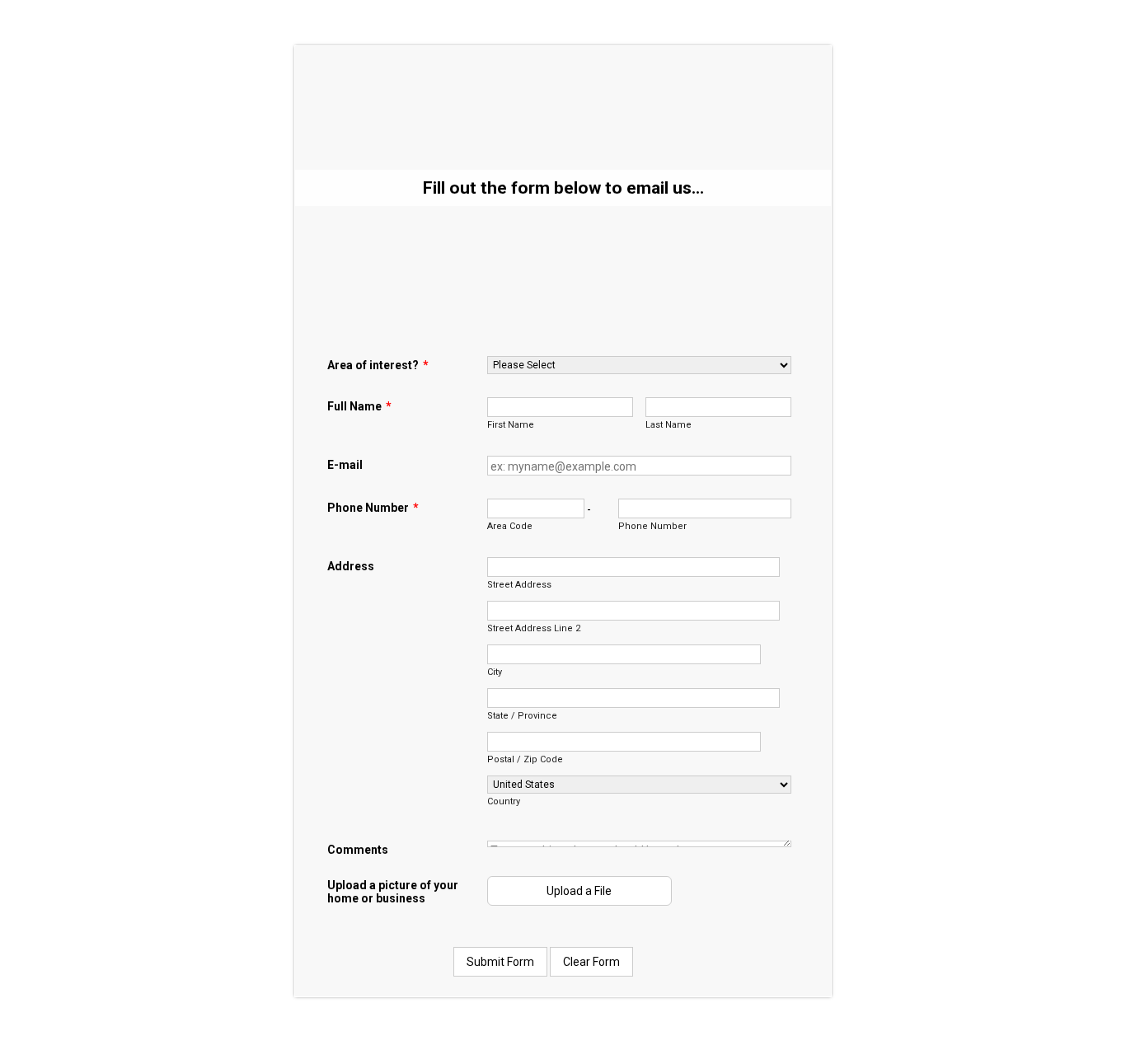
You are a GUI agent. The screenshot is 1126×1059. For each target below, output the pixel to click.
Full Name (359, 406)
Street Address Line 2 (533, 628)
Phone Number (373, 507)
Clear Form (591, 961)
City (494, 672)
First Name (510, 424)
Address (350, 566)
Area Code (510, 526)
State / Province (522, 715)
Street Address (519, 584)
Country (503, 801)
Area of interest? (378, 365)
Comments (357, 849)
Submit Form (500, 961)
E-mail (345, 464)
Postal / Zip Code (525, 759)
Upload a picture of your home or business (392, 892)
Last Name (668, 424)
